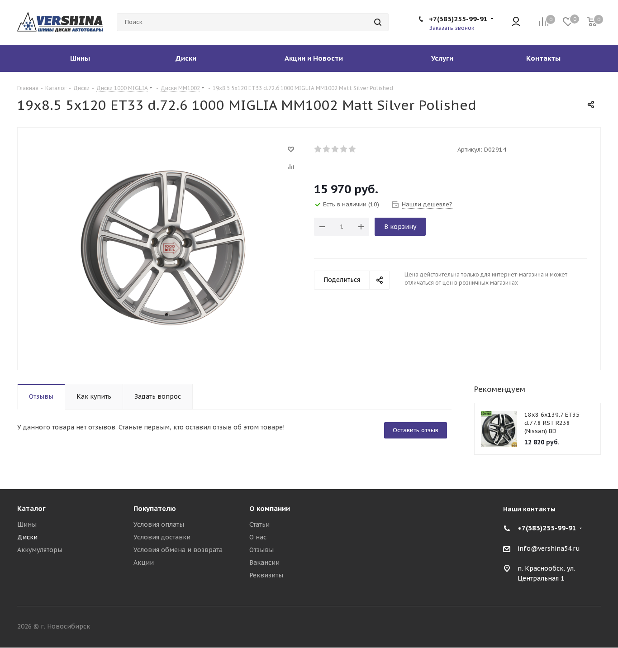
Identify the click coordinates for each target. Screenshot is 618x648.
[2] (327, 148)
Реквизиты (266, 575)
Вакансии (264, 562)
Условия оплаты (158, 524)
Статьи (259, 524)
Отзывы (261, 550)
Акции (143, 562)
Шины (27, 524)
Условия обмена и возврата (178, 550)
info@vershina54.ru (549, 548)
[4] (344, 148)
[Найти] (378, 22)
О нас (257, 537)
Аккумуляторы (39, 550)
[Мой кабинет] (516, 22)
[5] (352, 148)
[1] (318, 148)
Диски (27, 537)
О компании (269, 508)
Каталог (31, 508)
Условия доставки (161, 537)
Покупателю (154, 508)
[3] (335, 148)
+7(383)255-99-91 (458, 18)
